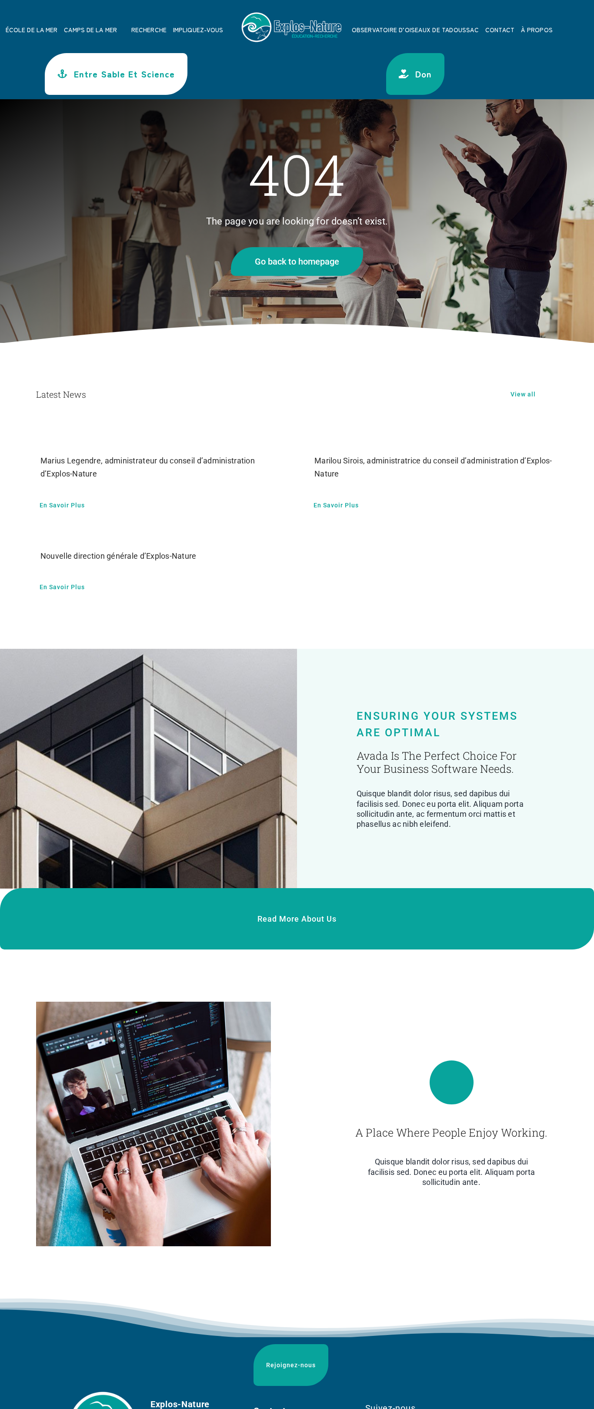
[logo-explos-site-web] (291, 13)
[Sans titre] (102, 1394)
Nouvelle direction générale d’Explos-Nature (118, 555)
